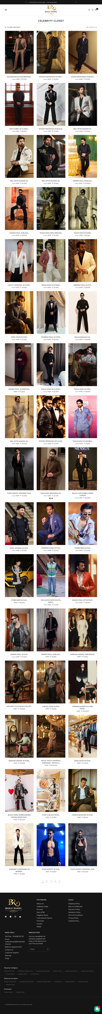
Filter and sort (13, 27)
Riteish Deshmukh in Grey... (51, 77)
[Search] (92, 9)
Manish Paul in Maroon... (19, 389)
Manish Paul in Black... (82, 181)
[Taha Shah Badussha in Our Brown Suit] (51, 468)
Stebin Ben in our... (83, 548)
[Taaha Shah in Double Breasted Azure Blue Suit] (82, 416)
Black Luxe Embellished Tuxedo (82, 494)
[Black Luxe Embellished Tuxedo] (82, 468)
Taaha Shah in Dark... (83, 233)
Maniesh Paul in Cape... (51, 337)
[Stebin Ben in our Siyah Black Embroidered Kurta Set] (19, 575)
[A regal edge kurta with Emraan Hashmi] (51, 682)
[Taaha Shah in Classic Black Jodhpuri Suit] (51, 364)
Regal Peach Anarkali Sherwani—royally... (51, 762)
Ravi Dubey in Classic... (19, 129)
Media (39, 927)
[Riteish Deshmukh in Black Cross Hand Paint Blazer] (51, 104)
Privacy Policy (73, 918)
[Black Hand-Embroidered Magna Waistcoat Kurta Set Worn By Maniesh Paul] (19, 790)
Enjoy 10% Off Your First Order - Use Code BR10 (52, 2)
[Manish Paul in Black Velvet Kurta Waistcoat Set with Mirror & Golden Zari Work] (51, 629)
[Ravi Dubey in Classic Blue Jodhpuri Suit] (19, 104)
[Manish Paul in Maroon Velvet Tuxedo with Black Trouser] (19, 364)
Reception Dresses (83, 981)
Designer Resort (10, 984)
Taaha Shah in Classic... (51, 389)
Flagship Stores (42, 915)
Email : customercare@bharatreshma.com (15, 941)
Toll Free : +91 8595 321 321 (14, 936)
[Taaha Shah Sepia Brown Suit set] (51, 208)
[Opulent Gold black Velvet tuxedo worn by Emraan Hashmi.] (19, 682)
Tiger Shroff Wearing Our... (19, 493)
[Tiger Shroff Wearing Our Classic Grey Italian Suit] (19, 468)
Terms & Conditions (75, 915)
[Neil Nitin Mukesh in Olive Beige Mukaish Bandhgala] (19, 416)
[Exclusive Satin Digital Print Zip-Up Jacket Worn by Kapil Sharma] (51, 575)
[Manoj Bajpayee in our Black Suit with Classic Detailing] (82, 790)
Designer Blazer (10, 974)
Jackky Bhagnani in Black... (83, 77)
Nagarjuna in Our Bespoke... (19, 77)
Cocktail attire (58, 981)
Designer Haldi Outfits (10, 981)
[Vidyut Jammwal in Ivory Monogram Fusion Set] (19, 260)
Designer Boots (8, 992)
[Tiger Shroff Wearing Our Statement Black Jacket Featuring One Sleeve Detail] (82, 844)
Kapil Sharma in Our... (19, 548)
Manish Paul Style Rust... (82, 600)
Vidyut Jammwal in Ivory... (19, 285)
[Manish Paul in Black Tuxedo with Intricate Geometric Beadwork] (82, 156)
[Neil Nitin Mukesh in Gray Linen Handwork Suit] (82, 104)
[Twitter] (12, 916)
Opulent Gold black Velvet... (19, 706)
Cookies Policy (73, 921)
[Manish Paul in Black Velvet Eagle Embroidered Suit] (19, 208)
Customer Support (12, 953)
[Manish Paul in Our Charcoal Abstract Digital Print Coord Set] (19, 629)
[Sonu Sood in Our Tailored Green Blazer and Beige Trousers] (82, 736)
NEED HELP (10, 932)
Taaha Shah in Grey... (82, 389)
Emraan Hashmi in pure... (19, 761)
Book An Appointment (13, 947)
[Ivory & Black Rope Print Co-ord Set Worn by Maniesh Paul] (51, 790)
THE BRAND (42, 899)
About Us (40, 904)
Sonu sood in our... (19, 337)
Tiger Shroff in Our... (51, 869)
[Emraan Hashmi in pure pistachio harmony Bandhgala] (19, 736)
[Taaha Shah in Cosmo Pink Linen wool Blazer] (51, 260)
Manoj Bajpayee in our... (82, 815)
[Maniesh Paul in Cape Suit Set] (51, 312)
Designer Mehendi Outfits (27, 981)
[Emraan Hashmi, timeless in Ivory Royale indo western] (82, 629)
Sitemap (8, 955)
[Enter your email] (48, 949)
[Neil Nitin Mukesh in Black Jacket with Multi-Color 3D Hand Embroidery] (51, 156)
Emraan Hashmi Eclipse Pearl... (82, 708)
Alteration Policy (74, 912)
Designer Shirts (57, 971)
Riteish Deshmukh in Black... (51, 129)
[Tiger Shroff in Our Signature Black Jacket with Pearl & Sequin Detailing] (51, 844)
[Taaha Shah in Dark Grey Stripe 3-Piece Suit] (82, 208)
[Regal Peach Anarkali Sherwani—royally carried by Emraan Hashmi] (51, 736)
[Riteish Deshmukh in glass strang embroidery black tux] (51, 416)
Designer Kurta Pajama (71, 971)
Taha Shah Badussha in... (50, 493)
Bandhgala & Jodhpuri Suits (25, 971)
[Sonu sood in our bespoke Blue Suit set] (19, 312)
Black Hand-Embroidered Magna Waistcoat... (19, 816)
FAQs (7, 958)
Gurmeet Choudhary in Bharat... (19, 870)
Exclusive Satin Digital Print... (51, 601)
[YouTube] (21, 917)
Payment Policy (74, 909)
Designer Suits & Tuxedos (43, 971)
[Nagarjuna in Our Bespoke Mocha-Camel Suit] (19, 52)
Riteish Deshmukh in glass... (51, 441)
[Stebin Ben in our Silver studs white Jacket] (82, 523)
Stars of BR (41, 912)
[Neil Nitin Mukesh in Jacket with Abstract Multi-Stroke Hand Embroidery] (19, 156)
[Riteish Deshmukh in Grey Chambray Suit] (51, 52)
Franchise (40, 921)
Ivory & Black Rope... (51, 815)
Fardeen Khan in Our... (51, 548)
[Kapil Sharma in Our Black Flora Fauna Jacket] (19, 523)
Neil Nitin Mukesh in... (82, 129)
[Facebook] (7, 916)
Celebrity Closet (42, 906)
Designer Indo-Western (87, 971)
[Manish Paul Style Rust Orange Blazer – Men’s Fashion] (82, 575)
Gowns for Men (34, 974)
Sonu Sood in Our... (82, 761)
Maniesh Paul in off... (82, 285)
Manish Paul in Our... (19, 654)
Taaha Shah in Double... (83, 441)
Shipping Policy (74, 904)
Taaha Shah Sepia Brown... (51, 233)
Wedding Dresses (70, 981)
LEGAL (71, 899)
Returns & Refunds (75, 906)
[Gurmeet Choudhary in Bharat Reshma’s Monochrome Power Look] (19, 844)
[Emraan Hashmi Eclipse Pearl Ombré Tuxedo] (82, 682)
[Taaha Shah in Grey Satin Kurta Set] (82, 364)
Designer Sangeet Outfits (44, 981)
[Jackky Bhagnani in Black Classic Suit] (82, 52)
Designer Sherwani (9, 971)
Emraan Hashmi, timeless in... (82, 654)
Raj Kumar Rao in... (83, 337)
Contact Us (9, 950)
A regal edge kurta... (51, 706)
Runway (40, 909)
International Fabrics (44, 918)
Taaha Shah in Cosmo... (51, 285)
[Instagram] (17, 916)
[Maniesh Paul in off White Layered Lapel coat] (82, 260)
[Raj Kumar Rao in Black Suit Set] (82, 312)
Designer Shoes (20, 992)
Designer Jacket (22, 974)
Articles (39, 924)
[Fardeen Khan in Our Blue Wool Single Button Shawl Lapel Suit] (51, 523)
